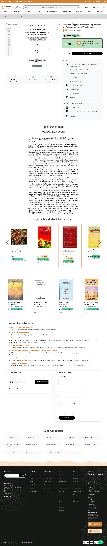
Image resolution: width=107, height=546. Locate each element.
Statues (31, 474)
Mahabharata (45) (51, 444)
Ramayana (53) (30, 453)
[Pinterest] (94, 474)
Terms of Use (80, 414)
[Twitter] (91, 474)
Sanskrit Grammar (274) (53, 453)
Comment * (62, 377)
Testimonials (62, 491)
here (52, 360)
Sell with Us (76, 481)
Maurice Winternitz (40, 306)
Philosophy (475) (90, 444)
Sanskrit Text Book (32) (72, 453)
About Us (61, 474)
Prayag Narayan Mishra (16, 306)
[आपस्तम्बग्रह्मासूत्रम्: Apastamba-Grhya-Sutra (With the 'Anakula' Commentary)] (45, 247)
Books (13, 17)
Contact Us (75, 474)
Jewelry (31, 481)
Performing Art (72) (71, 444)
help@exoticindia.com (15, 355)
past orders (66, 360)
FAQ (105, 1)
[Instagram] (96, 474)
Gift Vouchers (76, 494)
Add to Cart (87, 53)
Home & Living (33, 491)
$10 (69, 44)
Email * (61, 403)
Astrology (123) (11, 437)
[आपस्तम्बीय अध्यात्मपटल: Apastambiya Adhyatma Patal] (66, 300)
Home (7, 17)
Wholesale (75, 484)
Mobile (74, 403)
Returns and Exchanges (78, 111)
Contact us (96, 1)
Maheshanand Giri (65, 306)
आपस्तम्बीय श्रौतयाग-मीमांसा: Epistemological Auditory (91, 304)
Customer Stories (63, 494)
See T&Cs (18, 83)
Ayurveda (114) (30, 437)
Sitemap (75, 498)
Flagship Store (92, 490)
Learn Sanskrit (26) (31, 444)
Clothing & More (33, 484)
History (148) (88, 437)
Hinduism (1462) (70, 437)
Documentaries (62, 488)
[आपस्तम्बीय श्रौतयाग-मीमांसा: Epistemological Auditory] (91, 300)
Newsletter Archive (63, 481)
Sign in (87, 1)
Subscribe (22, 475)
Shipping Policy (48, 484)
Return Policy (47, 478)
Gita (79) (48, 437)
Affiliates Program (77, 488)
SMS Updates (76, 501)
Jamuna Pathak (18, 254)
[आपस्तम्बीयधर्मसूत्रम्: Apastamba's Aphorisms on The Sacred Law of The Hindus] (8, 31)
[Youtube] (101, 474)
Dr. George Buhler (81, 69)
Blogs (60, 484)
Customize (75, 478)
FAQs (60, 478)
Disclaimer (46, 474)
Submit (66, 417)
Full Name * (62, 392)
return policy (42, 342)
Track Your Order (77, 491)
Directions (90, 497)
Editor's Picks (62, 498)
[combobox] (57, 7)
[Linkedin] (99, 474)
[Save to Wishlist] (59, 25)
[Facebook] (89, 474)
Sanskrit (19, 17)
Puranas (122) (10, 453)
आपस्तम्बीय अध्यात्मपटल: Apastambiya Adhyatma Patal (65, 304)
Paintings (32, 488)
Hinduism (27, 17)
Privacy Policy (89, 414)
